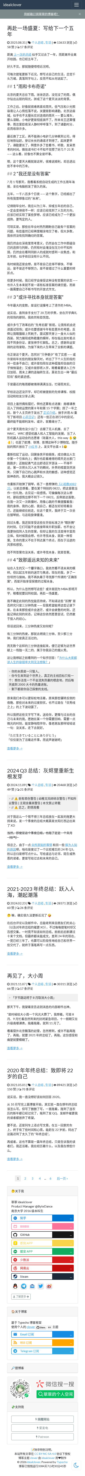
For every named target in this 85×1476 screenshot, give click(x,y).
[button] (42, 1419)
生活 (48, 42)
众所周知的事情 (41, 845)
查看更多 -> (15, 748)
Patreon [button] (43, 1436)
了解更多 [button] (21, 1296)
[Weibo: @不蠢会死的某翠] (49, 1285)
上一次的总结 (22, 54)
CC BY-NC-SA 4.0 (45, 1453)
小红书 (32, 446)
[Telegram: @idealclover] (24, 1285)
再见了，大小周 (25, 976)
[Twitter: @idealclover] (41, 1285)
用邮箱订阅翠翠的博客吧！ (42, 14)
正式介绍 (49, 412)
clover (31, 1327)
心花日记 (28, 417)
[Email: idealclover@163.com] (32, 1285)
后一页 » (62, 1178)
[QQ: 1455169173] (15, 1285)
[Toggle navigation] (76, 4)
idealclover (12, 4)
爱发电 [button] (43, 1428)
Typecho (62, 1462)
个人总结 (37, 42)
